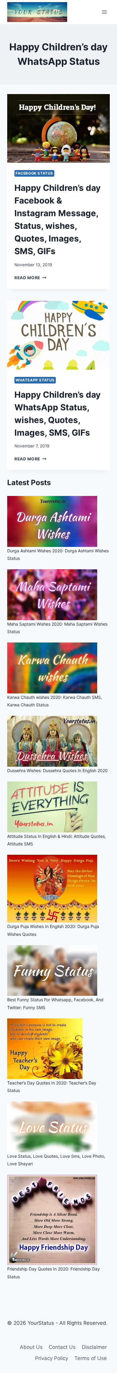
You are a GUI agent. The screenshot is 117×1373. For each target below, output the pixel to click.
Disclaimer (94, 1347)
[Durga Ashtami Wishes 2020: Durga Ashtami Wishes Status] (58, 521)
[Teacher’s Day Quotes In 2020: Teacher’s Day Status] (58, 1048)
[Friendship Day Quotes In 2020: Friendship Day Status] (58, 1220)
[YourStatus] (37, 12)
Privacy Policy (51, 1358)
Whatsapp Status (35, 380)
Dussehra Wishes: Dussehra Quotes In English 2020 (57, 770)
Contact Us (62, 1347)
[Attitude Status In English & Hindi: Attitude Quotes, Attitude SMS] (58, 806)
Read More (30, 277)
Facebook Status (34, 173)
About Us (31, 1347)
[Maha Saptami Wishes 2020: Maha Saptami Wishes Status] (58, 594)
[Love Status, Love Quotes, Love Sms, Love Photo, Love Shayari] (58, 1126)
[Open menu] (104, 12)
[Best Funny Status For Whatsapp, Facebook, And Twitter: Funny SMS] (58, 970)
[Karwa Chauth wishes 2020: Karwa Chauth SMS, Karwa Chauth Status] (58, 667)
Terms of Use (90, 1358)
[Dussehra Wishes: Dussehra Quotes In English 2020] (58, 741)
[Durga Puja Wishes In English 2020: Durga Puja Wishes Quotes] (58, 889)
